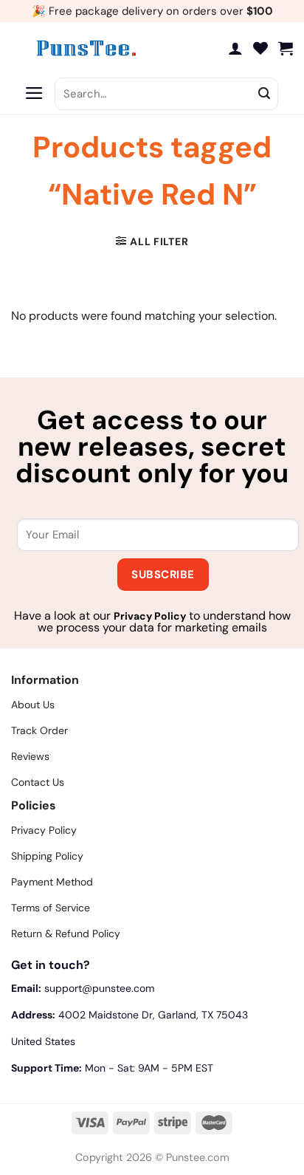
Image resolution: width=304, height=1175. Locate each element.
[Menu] (34, 94)
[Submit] (264, 94)
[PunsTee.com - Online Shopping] (85, 48)
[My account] (235, 48)
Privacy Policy (150, 616)
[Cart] (285, 48)
